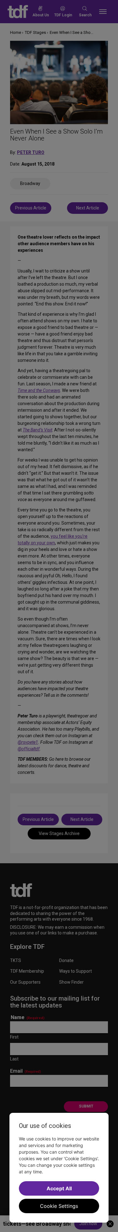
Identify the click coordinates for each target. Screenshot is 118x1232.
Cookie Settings (59, 1206)
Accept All (59, 1188)
